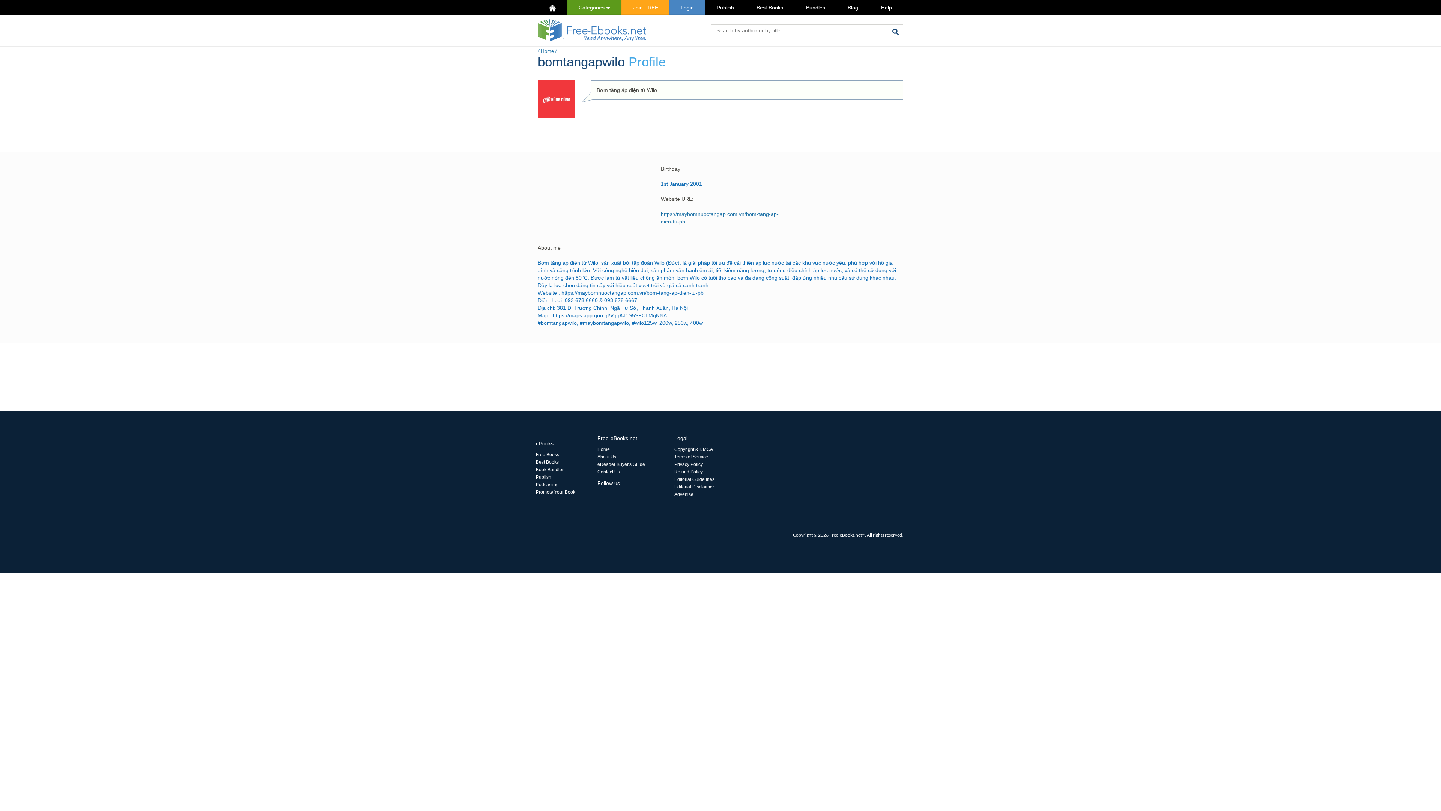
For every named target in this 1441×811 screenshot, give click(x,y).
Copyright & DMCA (693, 449)
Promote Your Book (555, 492)
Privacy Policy (688, 464)
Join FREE (645, 8)
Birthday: (671, 169)
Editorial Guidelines (694, 479)
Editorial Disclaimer (694, 487)
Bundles (815, 8)
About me (549, 248)
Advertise (683, 494)
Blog (853, 8)
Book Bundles (550, 469)
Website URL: (677, 199)
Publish (725, 8)
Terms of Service (691, 457)
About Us (606, 457)
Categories (592, 8)
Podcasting (547, 484)
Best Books (770, 8)
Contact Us (608, 472)
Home (547, 51)
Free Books (547, 454)
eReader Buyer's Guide (621, 464)
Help (886, 8)
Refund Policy (688, 472)
